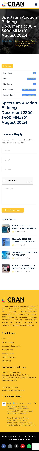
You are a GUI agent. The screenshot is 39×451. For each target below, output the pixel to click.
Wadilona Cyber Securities (19, 439)
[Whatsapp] (29, 446)
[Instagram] (16, 446)
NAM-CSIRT (6, 361)
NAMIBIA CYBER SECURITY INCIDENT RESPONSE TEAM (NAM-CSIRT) (24, 267)
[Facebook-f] (3, 446)
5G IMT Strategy (8, 342)
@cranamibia (20, 403)
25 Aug (29, 403)
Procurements (7, 350)
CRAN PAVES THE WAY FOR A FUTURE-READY (24, 253)
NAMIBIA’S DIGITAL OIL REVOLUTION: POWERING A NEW (24, 227)
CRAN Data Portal (9, 357)
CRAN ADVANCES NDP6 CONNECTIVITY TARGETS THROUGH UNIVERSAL (23, 240)
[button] (36, 4)
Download (7, 66)
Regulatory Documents (11, 346)
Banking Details (8, 353)
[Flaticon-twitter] (10, 446)
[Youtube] (22, 446)
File (10, 41)
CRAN (9, 403)
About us (5, 339)
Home (4, 41)
